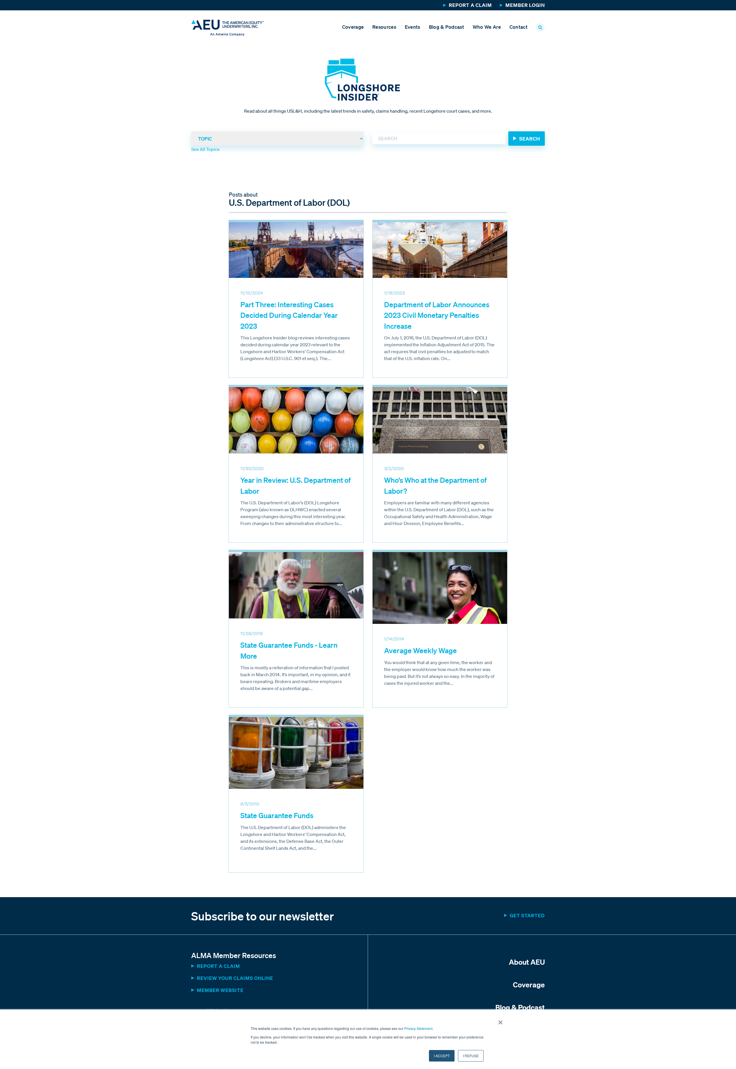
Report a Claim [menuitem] (470, 5)
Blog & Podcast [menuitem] (446, 27)
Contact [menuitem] (518, 27)
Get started (527, 915)
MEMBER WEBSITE (220, 990)
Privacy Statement (418, 1028)
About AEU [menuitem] (527, 961)
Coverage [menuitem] (353, 27)
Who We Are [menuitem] (487, 27)
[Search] (526, 138)
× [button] (500, 1020)
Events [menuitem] (412, 27)
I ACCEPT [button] (442, 1055)
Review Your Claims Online (235, 978)
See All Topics (205, 149)
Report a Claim (218, 966)
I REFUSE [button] (471, 1055)
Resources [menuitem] (384, 27)
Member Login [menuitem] (525, 5)
